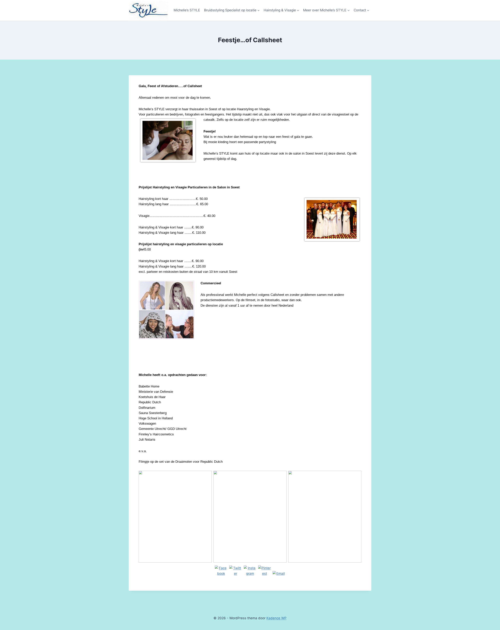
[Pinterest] (264, 572)
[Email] (279, 577)
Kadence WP (276, 618)
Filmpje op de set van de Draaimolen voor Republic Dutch (181, 462)
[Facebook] (221, 572)
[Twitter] (235, 572)
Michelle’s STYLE (187, 10)
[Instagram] (250, 572)
